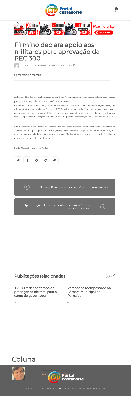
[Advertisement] (64, 243)
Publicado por (33, 65)
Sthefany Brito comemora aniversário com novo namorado (75, 187)
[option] (38, 292)
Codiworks (58, 388)
